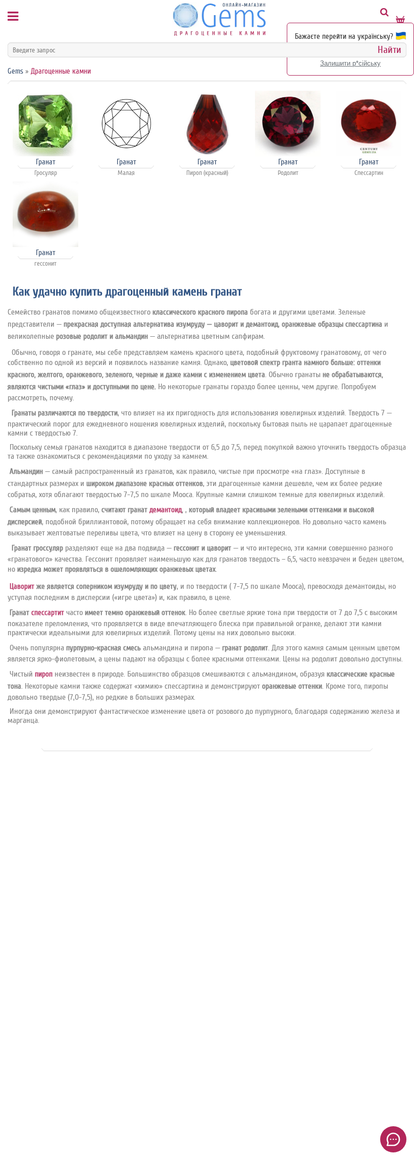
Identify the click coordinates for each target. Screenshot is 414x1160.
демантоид (165, 510)
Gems (15, 71)
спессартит (47, 612)
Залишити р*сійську (350, 63)
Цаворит (22, 586)
